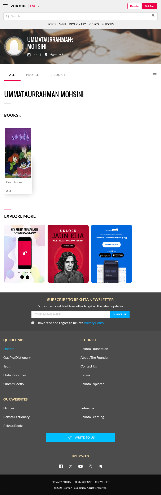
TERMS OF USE (83, 482)
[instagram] (90, 466)
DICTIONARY (77, 24)
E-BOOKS (108, 24)
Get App (149, 6)
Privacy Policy (94, 323)
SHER (62, 24)
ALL (12, 75)
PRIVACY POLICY (61, 482)
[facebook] (60, 466)
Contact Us (88, 366)
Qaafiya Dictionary (17, 357)
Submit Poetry (13, 383)
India (61, 54)
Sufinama (87, 408)
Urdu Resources (14, 375)
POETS (52, 24)
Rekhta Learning (92, 416)
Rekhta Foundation (94, 348)
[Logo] (18, 6)
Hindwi (8, 408)
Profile (32, 75)
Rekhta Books (13, 425)
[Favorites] (62, 40)
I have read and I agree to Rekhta (70, 323)
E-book (58, 75)
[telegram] (100, 466)
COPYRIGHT (102, 482)
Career (85, 375)
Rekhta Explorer (92, 383)
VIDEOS (94, 24)
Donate (134, 6)
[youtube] (80, 466)
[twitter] (70, 466)
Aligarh (53, 54)
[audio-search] (153, 16)
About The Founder (94, 357)
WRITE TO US (85, 437)
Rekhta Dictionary (16, 416)
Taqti (6, 366)
